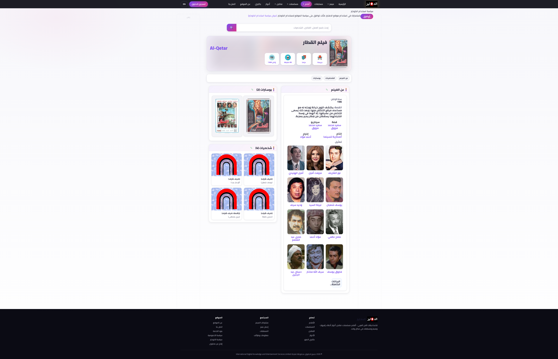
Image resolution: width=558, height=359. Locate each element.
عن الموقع (245, 4)
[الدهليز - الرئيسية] (372, 4)
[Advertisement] (188, 63)
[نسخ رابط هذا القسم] (326, 89)
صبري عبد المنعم (296, 238)
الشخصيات (330, 78)
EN (184, 4)
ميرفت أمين (315, 173)
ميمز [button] (332, 4)
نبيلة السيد (315, 205)
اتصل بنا (232, 4)
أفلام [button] (307, 4)
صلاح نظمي (334, 237)
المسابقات (264, 331)
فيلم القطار (315, 42)
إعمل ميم (264, 327)
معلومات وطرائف (261, 335)
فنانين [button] (279, 4)
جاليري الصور (309, 339)
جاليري (258, 4)
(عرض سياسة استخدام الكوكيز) (262, 15)
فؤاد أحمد (315, 237)
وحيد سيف (296, 205)
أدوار (268, 4)
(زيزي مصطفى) (234, 216)
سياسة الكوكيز (216, 339)
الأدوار (312, 335)
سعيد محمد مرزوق (334, 126)
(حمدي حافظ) (267, 216)
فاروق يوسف (334, 271)
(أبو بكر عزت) (235, 182)
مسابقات (318, 4)
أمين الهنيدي (296, 173)
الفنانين (311, 331)
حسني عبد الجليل (296, 273)
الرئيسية (342, 4)
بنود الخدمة (217, 331)
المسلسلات (310, 327)
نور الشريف (334, 173)
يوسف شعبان (334, 205)
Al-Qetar (219, 48)
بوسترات (317, 78)
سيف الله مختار (315, 271)
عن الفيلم (343, 78)
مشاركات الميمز (261, 323)
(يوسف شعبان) (266, 182)
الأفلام (312, 323)
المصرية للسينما (332, 136)
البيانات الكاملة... (335, 283)
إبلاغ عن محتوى (215, 344)
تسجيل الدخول (198, 4)
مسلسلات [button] (293, 4)
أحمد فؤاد (305, 137)
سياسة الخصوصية (215, 335)
